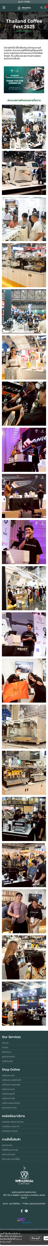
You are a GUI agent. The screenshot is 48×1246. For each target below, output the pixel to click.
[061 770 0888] (19, 2)
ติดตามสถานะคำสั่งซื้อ (11, 1159)
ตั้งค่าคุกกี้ (35, 1238)
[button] (41, 7)
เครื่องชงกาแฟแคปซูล (11, 1084)
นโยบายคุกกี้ (6, 1241)
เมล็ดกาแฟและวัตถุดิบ (11, 1103)
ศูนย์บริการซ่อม (8, 1056)
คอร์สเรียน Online (10, 1131)
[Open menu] (3, 7)
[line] (26, 1211)
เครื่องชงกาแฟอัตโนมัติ (11, 1080)
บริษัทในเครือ (7, 1061)
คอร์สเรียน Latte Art (11, 1126)
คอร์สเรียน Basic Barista (13, 1121)
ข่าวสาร (5, 1047)
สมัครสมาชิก (7, 1145)
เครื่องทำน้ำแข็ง (8, 1098)
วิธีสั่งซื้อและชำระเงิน (10, 1149)
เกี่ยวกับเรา (6, 1052)
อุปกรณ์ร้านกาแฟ (9, 1107)
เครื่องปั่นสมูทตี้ (8, 1093)
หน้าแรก (5, 1042)
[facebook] (22, 1211)
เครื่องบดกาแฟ (8, 1089)
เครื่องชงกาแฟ (8, 1075)
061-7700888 (25, 2)
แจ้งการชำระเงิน (8, 1154)
